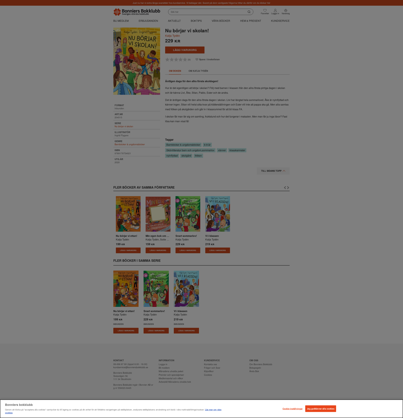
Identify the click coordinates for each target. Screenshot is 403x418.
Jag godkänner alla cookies (320, 408)
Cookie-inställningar (293, 408)
